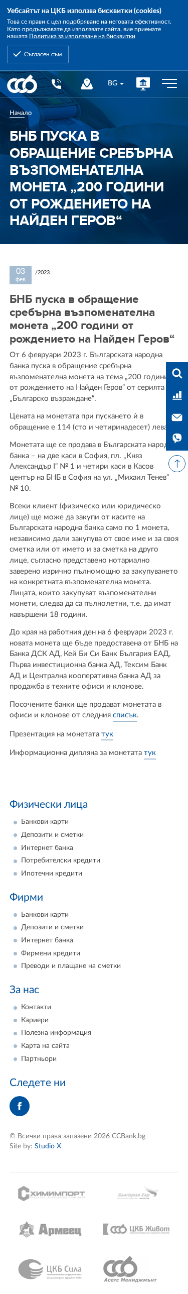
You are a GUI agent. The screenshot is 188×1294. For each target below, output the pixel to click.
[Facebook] (20, 1106)
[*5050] (56, 83)
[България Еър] (136, 1193)
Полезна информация (56, 1032)
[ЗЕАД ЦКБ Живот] (136, 1229)
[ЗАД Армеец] (51, 1229)
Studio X (48, 1146)
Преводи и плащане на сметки (71, 965)
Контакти (36, 1007)
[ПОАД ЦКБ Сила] (51, 1269)
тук (107, 734)
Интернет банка (47, 847)
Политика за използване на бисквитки (82, 36)
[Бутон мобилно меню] (169, 84)
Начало (21, 113)
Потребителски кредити (60, 860)
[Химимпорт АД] (51, 1193)
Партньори (39, 1058)
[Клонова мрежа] (87, 83)
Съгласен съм (43, 54)
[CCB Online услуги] (143, 83)
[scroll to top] (176, 463)
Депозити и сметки (52, 834)
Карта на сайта (45, 1045)
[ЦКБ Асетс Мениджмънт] (136, 1269)
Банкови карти (45, 821)
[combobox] (115, 83)
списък (125, 715)
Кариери (35, 1020)
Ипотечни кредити (51, 873)
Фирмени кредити (50, 953)
